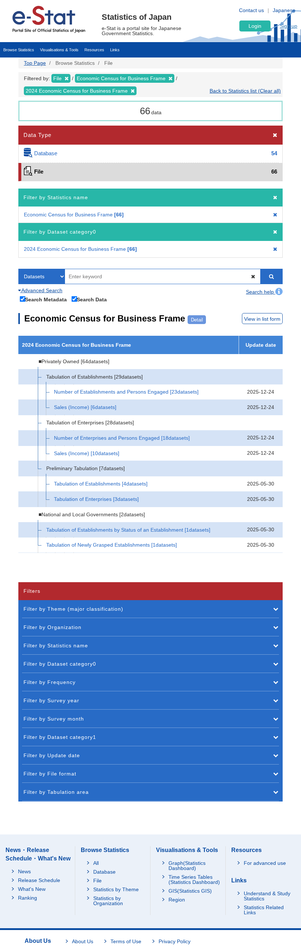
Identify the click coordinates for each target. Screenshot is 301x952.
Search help (260, 292)
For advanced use (265, 863)
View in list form (262, 319)
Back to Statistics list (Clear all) (245, 91)
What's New (32, 889)
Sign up (288, 26)
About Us (82, 941)
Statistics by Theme (116, 889)
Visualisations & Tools (59, 50)
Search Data (92, 299)
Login (255, 26)
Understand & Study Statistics (267, 896)
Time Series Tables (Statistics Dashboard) (194, 879)
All (96, 863)
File (97, 880)
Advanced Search (41, 290)
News (24, 871)
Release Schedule (39, 880)
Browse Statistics (18, 50)
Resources (94, 50)
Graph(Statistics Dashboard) (187, 865)
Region (176, 899)
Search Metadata (46, 299)
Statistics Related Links (264, 910)
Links (115, 50)
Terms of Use (125, 941)
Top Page (35, 63)
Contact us (251, 10)
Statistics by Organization (108, 901)
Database (104, 871)
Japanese (284, 10)
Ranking (27, 897)
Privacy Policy (175, 941)
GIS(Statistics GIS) (190, 890)
